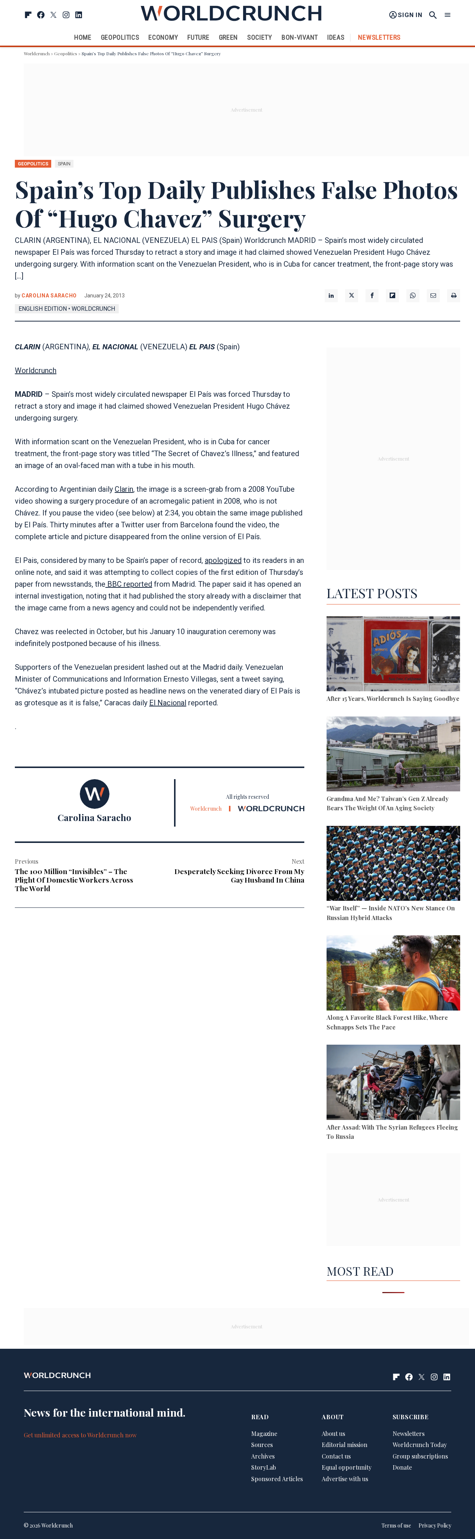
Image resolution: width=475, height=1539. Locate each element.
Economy (163, 37)
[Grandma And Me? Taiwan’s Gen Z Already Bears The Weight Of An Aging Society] (393, 755)
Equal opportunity (346, 1467)
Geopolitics (120, 37)
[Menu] (447, 15)
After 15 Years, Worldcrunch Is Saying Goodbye (393, 698)
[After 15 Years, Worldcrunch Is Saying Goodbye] (393, 655)
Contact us (336, 1456)
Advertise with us (345, 1479)
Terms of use (396, 1525)
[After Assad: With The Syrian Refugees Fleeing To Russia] (393, 1083)
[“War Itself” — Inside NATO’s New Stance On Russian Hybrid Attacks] (393, 864)
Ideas (336, 37)
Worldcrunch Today (420, 1445)
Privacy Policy (435, 1525)
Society (259, 37)
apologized (223, 560)
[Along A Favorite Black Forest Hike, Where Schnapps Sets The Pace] (393, 974)
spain (64, 164)
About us (333, 1433)
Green (228, 37)
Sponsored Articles (277, 1479)
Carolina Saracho (49, 296)
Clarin (124, 489)
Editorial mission (344, 1445)
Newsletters (379, 37)
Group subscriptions (420, 1456)
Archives (263, 1456)
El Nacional (167, 702)
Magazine (264, 1433)
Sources (262, 1445)
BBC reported (128, 584)
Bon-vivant (300, 37)
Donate (402, 1467)
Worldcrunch (37, 53)
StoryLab (263, 1467)
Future (198, 37)
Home (83, 37)
